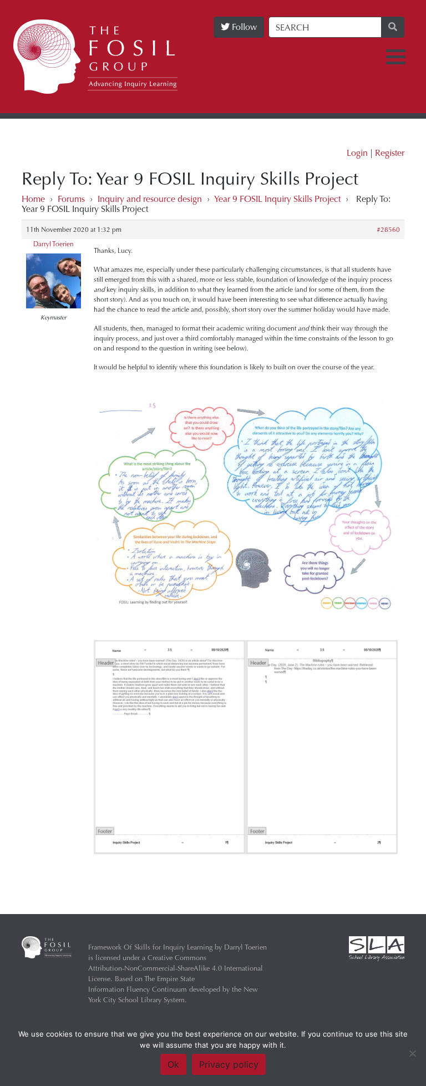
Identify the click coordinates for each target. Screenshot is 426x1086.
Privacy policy (228, 1064)
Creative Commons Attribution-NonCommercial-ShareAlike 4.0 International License (175, 968)
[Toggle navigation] (396, 56)
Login (357, 153)
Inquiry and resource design (150, 199)
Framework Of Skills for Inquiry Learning (150, 947)
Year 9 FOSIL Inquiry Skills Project (277, 199)
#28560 (388, 230)
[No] (412, 1053)
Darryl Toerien (53, 244)
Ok (173, 1064)
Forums (71, 199)
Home (33, 199)
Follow (243, 27)
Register (389, 153)
